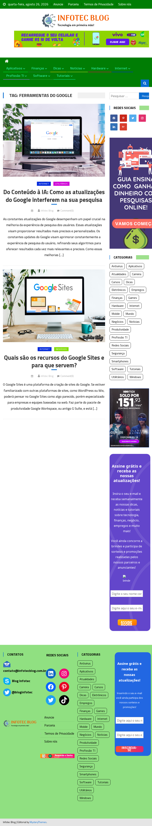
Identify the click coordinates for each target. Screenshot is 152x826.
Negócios (61, 349)
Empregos (137, 290)
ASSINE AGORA (126, 622)
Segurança (118, 353)
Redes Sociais (120, 345)
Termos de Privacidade (98, 4)
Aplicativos (14, 68)
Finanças (38, 68)
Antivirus (117, 266)
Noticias (76, 68)
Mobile (116, 313)
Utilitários (61, 183)
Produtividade (120, 329)
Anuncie (58, 4)
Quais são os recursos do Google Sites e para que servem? (54, 361)
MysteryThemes (38, 822)
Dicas (57, 68)
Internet (121, 68)
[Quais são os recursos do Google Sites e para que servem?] (54, 305)
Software (40, 75)
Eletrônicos (119, 290)
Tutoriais (63, 75)
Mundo (129, 313)
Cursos (116, 282)
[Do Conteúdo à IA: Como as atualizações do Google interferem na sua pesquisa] (54, 140)
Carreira (136, 274)
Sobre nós (124, 4)
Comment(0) (67, 210)
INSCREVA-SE (129, 749)
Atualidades (119, 274)
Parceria (73, 4)
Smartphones (120, 361)
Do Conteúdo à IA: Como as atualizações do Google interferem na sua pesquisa (54, 196)
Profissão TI (15, 75)
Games (132, 298)
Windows (135, 377)
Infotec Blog (47, 210)
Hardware (98, 68)
